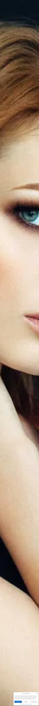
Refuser (26, 701)
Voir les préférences (34, 701)
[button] (37, 693)
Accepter (18, 701)
